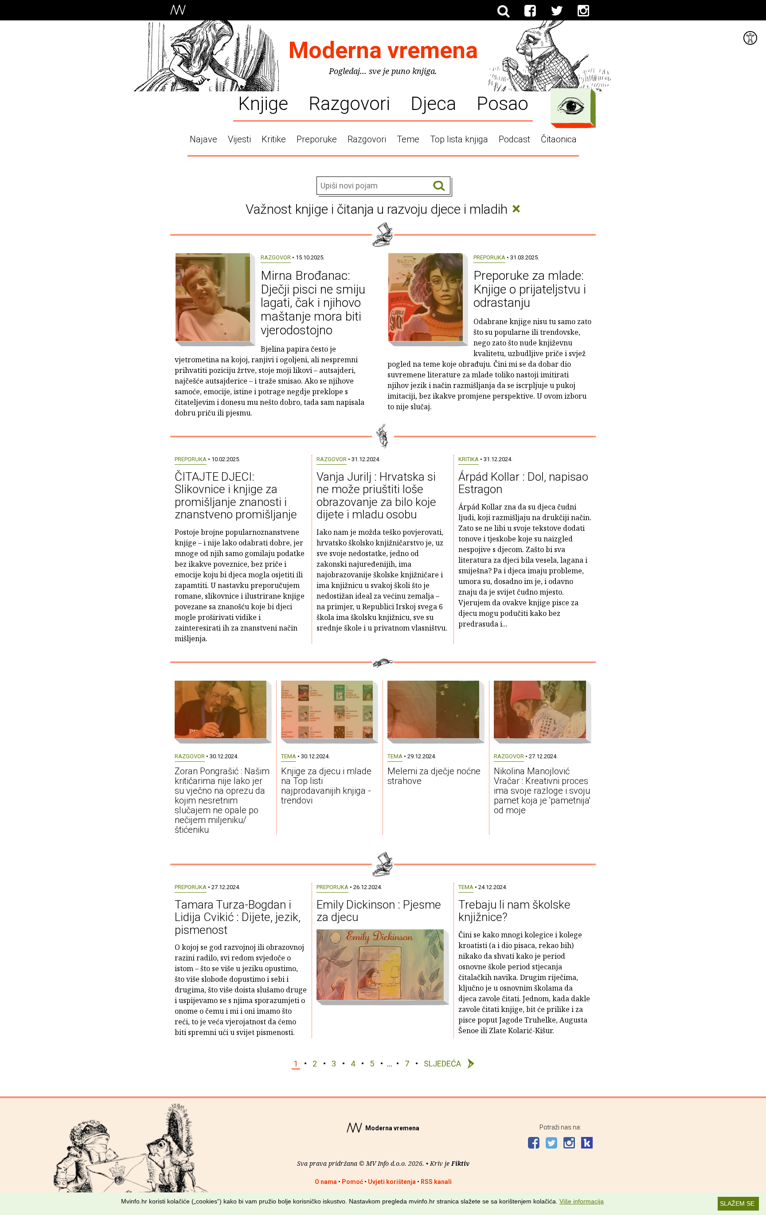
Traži (439, 186)
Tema (288, 756)
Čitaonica (559, 139)
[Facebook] (530, 11)
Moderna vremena (383, 50)
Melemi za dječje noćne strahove (434, 776)
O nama (326, 1181)
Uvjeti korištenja (392, 1181)
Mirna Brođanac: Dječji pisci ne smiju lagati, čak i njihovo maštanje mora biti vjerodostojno (313, 302)
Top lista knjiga (459, 139)
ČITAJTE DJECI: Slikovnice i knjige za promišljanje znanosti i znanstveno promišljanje (236, 495)
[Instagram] (583, 11)
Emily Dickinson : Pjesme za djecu (379, 911)
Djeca (433, 103)
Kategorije (571, 106)
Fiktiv (460, 1163)
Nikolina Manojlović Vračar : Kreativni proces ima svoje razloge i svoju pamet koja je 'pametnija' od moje (542, 790)
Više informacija (581, 1201)
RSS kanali (436, 1181)
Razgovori (349, 103)
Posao (502, 103)
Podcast (514, 139)
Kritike (274, 139)
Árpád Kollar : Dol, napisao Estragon (523, 483)
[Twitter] (557, 11)
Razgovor (276, 257)
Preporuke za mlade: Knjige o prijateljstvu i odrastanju (529, 289)
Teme (408, 139)
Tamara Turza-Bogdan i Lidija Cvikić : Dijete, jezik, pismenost (238, 917)
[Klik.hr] (587, 1144)
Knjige (263, 103)
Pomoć (352, 1181)
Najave (203, 139)
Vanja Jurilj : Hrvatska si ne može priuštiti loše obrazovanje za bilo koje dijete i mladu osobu (376, 495)
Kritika (468, 459)
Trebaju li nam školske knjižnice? (514, 911)
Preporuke (317, 139)
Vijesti (239, 139)
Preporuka (489, 257)
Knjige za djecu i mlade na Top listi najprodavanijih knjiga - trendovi (326, 786)
